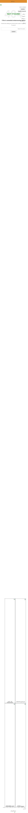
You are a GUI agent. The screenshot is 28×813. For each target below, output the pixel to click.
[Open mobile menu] (25, 4)
